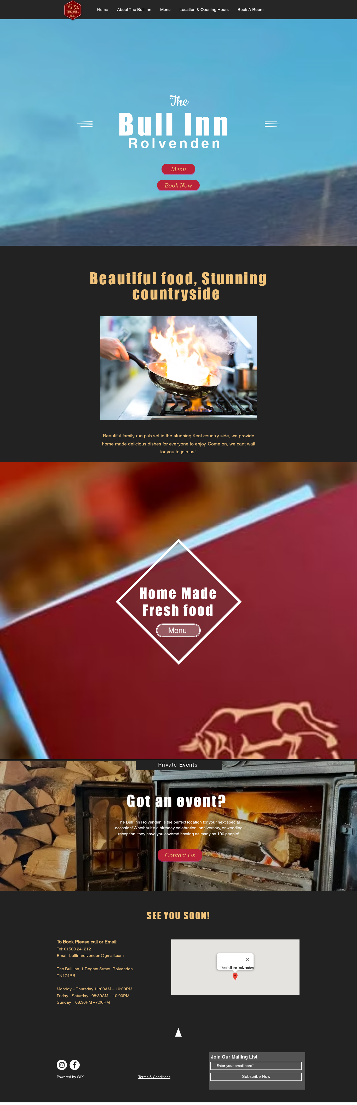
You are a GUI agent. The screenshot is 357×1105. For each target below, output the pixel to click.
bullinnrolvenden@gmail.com (96, 955)
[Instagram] (62, 1065)
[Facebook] (75, 1065)
